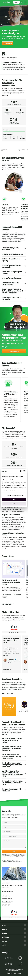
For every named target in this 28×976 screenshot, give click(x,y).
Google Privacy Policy (6, 861)
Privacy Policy (6, 856)
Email (5, 825)
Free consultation (7, 43)
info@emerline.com (7, 898)
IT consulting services (12, 207)
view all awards (6, 693)
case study (6, 669)
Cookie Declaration (17, 973)
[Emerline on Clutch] (14, 628)
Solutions (4, 933)
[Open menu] (25, 2)
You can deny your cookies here (15, 495)
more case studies (6, 604)
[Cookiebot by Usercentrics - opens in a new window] (20, 471)
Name (5, 820)
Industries (4, 929)
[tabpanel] (11, 654)
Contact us (16, 2)
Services (4, 925)
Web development (17, 594)
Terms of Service (16, 861)
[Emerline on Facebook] (6, 905)
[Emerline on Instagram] (9, 905)
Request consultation (14, 351)
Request (5, 839)
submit (14, 851)
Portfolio (4, 941)
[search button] (21, 2)
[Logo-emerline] (7, 2)
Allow (14, 499)
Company (6, 834)
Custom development (7, 594)
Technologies (5, 937)
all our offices (6, 891)
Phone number (7, 830)
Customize (13, 503)
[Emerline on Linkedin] (3, 905)
